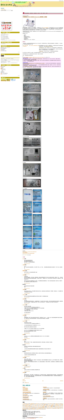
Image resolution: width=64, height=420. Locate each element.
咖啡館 (52, 405)
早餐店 (31, 405)
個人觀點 (48, 406)
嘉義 (28, 408)
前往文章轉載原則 (3, 43)
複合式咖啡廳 (40, 408)
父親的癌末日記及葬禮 (28, 404)
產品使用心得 (43, 407)
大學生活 (37, 403)
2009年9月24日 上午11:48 (27, 350)
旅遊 (52, 406)
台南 (44, 404)
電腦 (25, 408)
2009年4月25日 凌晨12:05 (27, 293)
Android (61, 408)
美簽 (40, 406)
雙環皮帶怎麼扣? (3, 39)
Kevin (23, 258)
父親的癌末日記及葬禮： (46, 389)
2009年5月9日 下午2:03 (26, 297)
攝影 (53, 408)
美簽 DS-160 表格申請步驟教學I (4, 37)
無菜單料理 (50, 407)
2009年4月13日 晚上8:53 (27, 269)
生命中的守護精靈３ (25, 389)
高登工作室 (3, 72)
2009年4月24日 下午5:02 (27, 288)
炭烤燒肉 (36, 406)
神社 (24, 407)
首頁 (42, 380)
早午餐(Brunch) (26, 405)
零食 (60, 407)
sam (23, 368)
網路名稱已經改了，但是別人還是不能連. (5, 58)
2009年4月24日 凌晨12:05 (27, 273)
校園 (55, 406)
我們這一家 (47, 405)
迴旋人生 (3, 67)
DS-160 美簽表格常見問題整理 (4, 36)
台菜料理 (49, 404)
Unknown (24, 294)
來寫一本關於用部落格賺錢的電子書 (5, 38)
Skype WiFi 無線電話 (45, 27)
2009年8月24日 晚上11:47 (27, 338)
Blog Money (24, 409)
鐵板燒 (56, 408)
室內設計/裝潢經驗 (28, 406)
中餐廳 (45, 403)
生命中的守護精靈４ (25, 390)
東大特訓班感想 (57, 405)
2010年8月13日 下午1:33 (27, 356)
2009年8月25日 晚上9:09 (27, 343)
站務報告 (27, 407)
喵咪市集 (24, 270)
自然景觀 (41, 405)
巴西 (48, 403)
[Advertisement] (36, 10)
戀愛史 (58, 408)
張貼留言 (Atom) (27, 382)
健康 (34, 407)
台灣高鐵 (52, 404)
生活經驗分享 (57, 404)
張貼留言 (24, 379)
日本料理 (56, 403)
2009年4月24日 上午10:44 (27, 283)
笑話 (29, 407)
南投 (23, 406)
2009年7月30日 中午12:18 (27, 333)
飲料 (52, 407)
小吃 (40, 403)
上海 (27, 403)
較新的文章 (24, 380)
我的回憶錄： (45, 392)
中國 (42, 403)
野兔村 (2, 70)
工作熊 (24, 264)
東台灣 (61, 405)
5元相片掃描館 (3, 66)
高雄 (32, 407)
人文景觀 (24, 403)
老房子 (33, 405)
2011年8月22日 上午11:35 (27, 371)
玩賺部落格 (40, 417)
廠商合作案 (33, 408)
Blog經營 (29, 409)
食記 (43, 406)
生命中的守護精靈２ (25, 388)
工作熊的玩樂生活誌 (4, 48)
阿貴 (23, 334)
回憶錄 (62, 404)
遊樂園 (58, 407)
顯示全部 (19, 75)
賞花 (43, 408)
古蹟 (38, 404)
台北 (41, 404)
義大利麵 (55, 407)
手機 (50, 403)
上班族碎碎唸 (32, 403)
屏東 (33, 406)
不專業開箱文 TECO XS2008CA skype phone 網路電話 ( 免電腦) (35, 16)
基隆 (37, 407)
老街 (36, 405)
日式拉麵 (60, 403)
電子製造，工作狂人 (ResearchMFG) (6, 47)
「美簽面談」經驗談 (3, 33)
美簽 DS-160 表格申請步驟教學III (5, 34)
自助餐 (38, 405)
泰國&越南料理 (59, 406)
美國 (38, 406)
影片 (36, 408)
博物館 (47, 407)
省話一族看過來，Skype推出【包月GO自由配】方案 (29, 251)
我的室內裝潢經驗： (25, 394)
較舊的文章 (61, 380)
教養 (39, 407)
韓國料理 (51, 408)
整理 (48, 408)
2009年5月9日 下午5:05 (26, 303)
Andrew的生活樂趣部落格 (5, 73)
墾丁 (45, 408)
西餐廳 (44, 405)
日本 (53, 403)
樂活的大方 (3, 71)
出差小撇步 (35, 404)
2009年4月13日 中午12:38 (27, 263)
